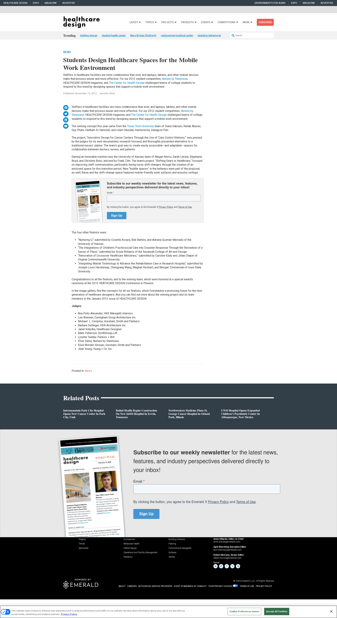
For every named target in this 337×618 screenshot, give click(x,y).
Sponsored (83, 548)
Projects (167, 22)
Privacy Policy (69, 614)
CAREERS (132, 586)
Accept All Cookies (276, 611)
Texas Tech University (141, 126)
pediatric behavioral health (213, 35)
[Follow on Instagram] (221, 566)
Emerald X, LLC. (248, 581)
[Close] (331, 611)
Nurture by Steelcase (175, 78)
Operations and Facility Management (140, 552)
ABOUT (121, 586)
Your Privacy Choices (220, 586)
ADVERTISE (68, 3)
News (67, 52)
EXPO (36, 3)
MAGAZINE (51, 3)
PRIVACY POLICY (264, 586)
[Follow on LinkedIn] (215, 566)
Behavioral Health (132, 544)
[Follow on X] (232, 566)
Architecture (129, 539)
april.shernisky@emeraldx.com (227, 550)
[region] (168, 612)
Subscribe (265, 22)
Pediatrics (128, 557)
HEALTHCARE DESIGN (15, 3)
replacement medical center (177, 35)
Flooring (172, 544)
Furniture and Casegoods (179, 548)
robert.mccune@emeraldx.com (227, 558)
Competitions (226, 22)
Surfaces (172, 552)
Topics (149, 22)
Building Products (176, 539)
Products (187, 22)
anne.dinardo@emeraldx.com (226, 542)
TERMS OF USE (247, 586)
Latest (134, 22)
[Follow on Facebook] (227, 566)
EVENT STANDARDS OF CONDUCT (190, 586)
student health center (114, 35)
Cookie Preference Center (244, 611)
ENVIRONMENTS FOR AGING (270, 3)
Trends (82, 544)
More (246, 22)
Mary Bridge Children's (143, 35)
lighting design (88, 35)
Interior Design (130, 548)
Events (205, 22)
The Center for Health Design (127, 82)
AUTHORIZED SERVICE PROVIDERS (155, 586)
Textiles (171, 557)
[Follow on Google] (238, 566)
